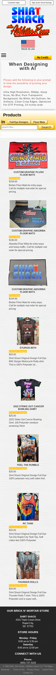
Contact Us (28, 673)
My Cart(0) (42, 57)
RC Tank (28, 523)
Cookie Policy (48, 670)
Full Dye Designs (19, 122)
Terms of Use (18, 670)
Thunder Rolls (28, 582)
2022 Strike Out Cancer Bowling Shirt (28, 407)
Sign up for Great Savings (42, 3)
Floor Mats (39, 122)
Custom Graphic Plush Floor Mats (29, 173)
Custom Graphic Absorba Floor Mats (29, 232)
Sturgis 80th (28, 348)
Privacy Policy (33, 670)
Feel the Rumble (28, 465)
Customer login (14, 3)
